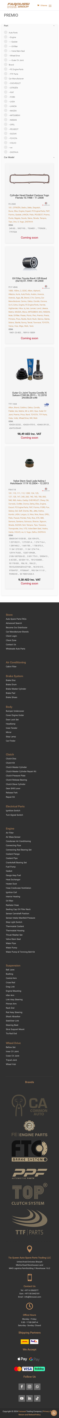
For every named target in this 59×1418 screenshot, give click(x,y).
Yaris (31, 326)
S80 (42, 518)
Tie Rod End (11, 1033)
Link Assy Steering (14, 999)
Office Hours (29, 1315)
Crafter (19, 504)
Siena (30, 218)
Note (10, 315)
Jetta (35, 511)
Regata (17, 218)
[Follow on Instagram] (29, 1386)
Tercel (29, 322)
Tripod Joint (11, 1060)
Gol (16, 511)
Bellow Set (11, 1047)
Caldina (23, 407)
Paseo (23, 315)
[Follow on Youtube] (22, 1398)
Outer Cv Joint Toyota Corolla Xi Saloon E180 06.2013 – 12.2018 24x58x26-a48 (29, 395)
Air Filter (10, 833)
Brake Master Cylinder (16, 689)
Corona (43, 301)
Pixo (34, 315)
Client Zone (11, 640)
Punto (11, 218)
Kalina (41, 511)
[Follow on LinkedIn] (29, 1398)
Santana (19, 521)
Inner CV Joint (12, 1051)
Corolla (36, 301)
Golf (20, 511)
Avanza (40, 294)
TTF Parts (43, 414)
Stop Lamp (11, 736)
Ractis (23, 319)
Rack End (10, 1008)
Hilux (21, 308)
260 (27, 497)
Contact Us (11, 644)
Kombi (11, 514)
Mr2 (40, 312)
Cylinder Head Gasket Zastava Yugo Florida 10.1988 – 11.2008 (29, 196)
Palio (32, 215)
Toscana (42, 525)
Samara (12, 521)
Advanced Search (14, 623)
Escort (11, 507)
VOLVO (17, 532)
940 (10, 500)
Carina (23, 301)
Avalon (33, 294)
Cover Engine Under (15, 715)
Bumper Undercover (15, 711)
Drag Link (10, 987)
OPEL (47, 514)
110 (14, 493)
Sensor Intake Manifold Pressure (20, 918)
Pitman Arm (11, 1004)
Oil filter (16, 315)
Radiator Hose (12, 905)
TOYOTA (45, 322)
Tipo (10, 222)
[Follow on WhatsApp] (37, 1386)
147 (18, 497)
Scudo (24, 218)
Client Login (11, 636)
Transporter (13, 528)
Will (31, 418)
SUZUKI (18, 525)
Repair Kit (10, 797)
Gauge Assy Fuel (13, 875)
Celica (30, 301)
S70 (37, 518)
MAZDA (18, 312)
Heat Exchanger (13, 879)
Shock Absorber (13, 1016)
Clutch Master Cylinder (16, 767)
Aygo (18, 298)
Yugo (22, 222)
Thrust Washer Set (14, 935)
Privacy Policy (49, 1411)
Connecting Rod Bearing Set (19, 850)
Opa (36, 411)
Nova (41, 514)
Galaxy (11, 511)
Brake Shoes (11, 697)
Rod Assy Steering (14, 1012)
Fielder (11, 411)
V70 (25, 528)
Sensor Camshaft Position (17, 913)
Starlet (17, 322)
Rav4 (29, 319)
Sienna (40, 319)
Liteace (45, 308)
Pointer (23, 518)
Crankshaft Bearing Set (16, 862)
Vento (11, 532)
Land (39, 308)
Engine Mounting (13, 991)
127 (10, 497)
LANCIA (25, 215)
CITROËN (16, 207)
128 (14, 497)
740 (31, 497)
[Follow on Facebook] (22, 1386)
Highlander (13, 308)
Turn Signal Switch (14, 815)
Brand (26, 298)
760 (35, 497)
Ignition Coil (11, 892)
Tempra (43, 218)
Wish (26, 326)
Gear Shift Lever (13, 788)
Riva (33, 518)
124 (32, 493)
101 (10, 207)
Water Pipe (11, 943)
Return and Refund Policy (30, 1415)
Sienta (47, 319)
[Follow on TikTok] (37, 1398)
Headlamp (11, 724)
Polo (29, 518)
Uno (15, 222)
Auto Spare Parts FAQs (16, 619)
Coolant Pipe (12, 858)
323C (24, 291)
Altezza (12, 294)
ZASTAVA (29, 222)
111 (18, 493)
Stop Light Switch (14, 922)
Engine (21, 211)
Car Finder (10, 741)
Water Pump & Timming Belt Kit (20, 952)
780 (40, 497)
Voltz (16, 418)
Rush (34, 319)
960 (14, 500)
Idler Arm (10, 995)
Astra (19, 500)
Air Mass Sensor (13, 837)
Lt (28, 514)
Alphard (36, 291)
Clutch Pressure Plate (15, 775)
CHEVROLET (34, 500)
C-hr (32, 298)
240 (23, 497)
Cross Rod (10, 982)
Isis (27, 308)
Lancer (33, 308)
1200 (28, 493)
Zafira (34, 532)
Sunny (23, 322)
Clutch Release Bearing (16, 780)
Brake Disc (11, 680)
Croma (26, 504)
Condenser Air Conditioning (18, 841)
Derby (32, 504)
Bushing (9, 974)
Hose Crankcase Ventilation (18, 888)
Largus (23, 514)
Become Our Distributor (16, 627)
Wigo (21, 326)
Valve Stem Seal (34, 528)
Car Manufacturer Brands (17, 632)
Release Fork (12, 792)
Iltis (31, 511)
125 (36, 493)
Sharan (36, 521)
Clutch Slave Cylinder (15, 784)
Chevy (42, 500)
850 (44, 497)
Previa (46, 315)
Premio (40, 315)
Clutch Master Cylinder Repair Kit (21, 771)
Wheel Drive (24, 418)
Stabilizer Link (12, 1021)
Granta (26, 511)
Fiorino (11, 215)
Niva (32, 514)
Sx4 (24, 525)
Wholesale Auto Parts (15, 649)
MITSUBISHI (33, 312)
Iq (24, 308)
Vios (16, 326)
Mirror (8, 732)
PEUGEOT (39, 215)
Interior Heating (13, 896)
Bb (22, 298)
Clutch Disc (11, 758)
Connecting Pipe (13, 845)
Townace (37, 322)
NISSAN (46, 312)
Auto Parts (25, 294)
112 (23, 493)
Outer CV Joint (12, 1056)
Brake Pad (10, 693)
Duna (11, 211)
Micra (24, 312)
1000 (11, 291)
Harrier (42, 305)
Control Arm (11, 978)
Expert (28, 211)
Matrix (11, 312)
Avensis (12, 298)
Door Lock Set (12, 719)
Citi (47, 500)
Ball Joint (10, 969)
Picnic (29, 315)
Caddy (25, 500)
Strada (36, 218)
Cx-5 (10, 305)
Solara (11, 322)
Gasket (18, 215)
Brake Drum (11, 684)
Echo (15, 305)
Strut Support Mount (15, 1029)
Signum (43, 521)
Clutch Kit (10, 763)
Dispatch (36, 207)
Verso (11, 326)
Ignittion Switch (13, 810)
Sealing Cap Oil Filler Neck (18, 909)
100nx (16, 291)
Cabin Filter (11, 666)
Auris (18, 294)
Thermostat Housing (15, 930)
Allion (30, 291)
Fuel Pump (11, 867)
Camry (37, 298)
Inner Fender (11, 728)
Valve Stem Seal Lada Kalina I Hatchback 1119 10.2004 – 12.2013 (29, 482)
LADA (17, 514)
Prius (18, 319)
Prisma (47, 215)
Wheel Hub (11, 1064)
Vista (11, 418)
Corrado (12, 504)
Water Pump (11, 947)
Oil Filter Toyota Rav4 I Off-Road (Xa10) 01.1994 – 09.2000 (29, 279)
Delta (29, 207)
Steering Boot (12, 1025)
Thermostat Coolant (15, 926)
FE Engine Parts (38, 211)
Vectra (45, 528)
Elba (16, 211)
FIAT (47, 211)
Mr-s (27, 411)
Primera (12, 319)
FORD (42, 507)
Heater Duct (11, 884)
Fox (47, 507)
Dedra (23, 207)
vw (22, 532)
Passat (16, 518)
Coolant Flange (13, 854)
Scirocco (28, 521)
